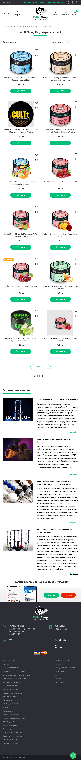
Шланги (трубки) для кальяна (14, 671)
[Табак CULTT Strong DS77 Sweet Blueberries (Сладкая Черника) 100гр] (21, 62)
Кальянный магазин (9, 26)
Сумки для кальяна (10, 747)
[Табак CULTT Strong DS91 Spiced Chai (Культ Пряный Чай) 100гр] (60, 271)
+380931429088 (54, 2)
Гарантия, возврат (62, 660)
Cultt (35, 26)
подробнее (74, 432)
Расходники (22, 26)
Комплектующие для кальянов (14, 678)
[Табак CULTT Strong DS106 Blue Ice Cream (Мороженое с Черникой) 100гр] (21, 114)
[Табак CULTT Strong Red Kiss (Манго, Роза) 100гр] (60, 218)
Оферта (58, 678)
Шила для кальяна (10, 725)
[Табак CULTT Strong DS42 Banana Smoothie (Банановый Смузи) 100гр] (60, 62)
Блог (56, 675)
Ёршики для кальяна (10, 740)
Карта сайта (59, 682)
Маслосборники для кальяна (14, 718)
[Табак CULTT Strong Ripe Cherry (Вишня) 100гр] (21, 271)
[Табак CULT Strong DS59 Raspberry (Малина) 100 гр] (60, 323)
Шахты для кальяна (10, 704)
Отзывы (58, 664)
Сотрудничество (61, 671)
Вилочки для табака (10, 722)
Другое (5, 707)
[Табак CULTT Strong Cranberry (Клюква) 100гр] (60, 166)
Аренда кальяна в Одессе (65, 668)
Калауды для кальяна (11, 668)
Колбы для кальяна (10, 686)
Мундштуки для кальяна (12, 693)
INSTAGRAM (51, 595)
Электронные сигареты (12, 682)
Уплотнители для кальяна (12, 732)
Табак (30, 26)
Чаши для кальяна (10, 660)
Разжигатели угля (9, 696)
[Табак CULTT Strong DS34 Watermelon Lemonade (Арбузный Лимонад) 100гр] (60, 114)
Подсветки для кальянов (12, 736)
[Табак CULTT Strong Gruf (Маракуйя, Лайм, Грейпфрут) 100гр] (21, 218)
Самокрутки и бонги (10, 714)
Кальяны (6, 664)
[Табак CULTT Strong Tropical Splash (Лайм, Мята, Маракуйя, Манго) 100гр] (21, 166)
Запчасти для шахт (10, 729)
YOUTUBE (68, 595)
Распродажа (7, 711)
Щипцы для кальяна (10, 689)
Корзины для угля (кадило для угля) (16, 675)
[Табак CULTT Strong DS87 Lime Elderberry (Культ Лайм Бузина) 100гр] (21, 323)
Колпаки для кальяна (11, 743)
